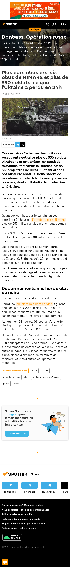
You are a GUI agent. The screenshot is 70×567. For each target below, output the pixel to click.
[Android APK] (12, 537)
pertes (6, 383)
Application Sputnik (34, 523)
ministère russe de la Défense (46, 377)
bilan (26, 377)
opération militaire (11, 377)
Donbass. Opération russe (15, 370)
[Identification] (47, 24)
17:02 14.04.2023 (11, 94)
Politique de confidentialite (34, 509)
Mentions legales (33, 505)
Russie (34, 370)
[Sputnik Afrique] (10, 25)
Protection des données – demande (21, 518)
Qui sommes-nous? (12, 505)
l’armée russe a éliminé (48, 220)
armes (16, 383)
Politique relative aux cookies (18, 514)
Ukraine (44, 370)
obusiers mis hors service (34, 304)
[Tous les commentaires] (5, 562)
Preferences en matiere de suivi (19, 528)
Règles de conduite (12, 523)
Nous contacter (10, 509)
